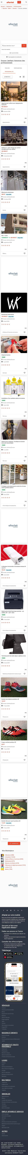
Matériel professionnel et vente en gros (11, 1123)
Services (4, 1118)
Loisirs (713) (8, 867)
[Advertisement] (14, 25)
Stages (3, 1125)
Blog (15, 1142)
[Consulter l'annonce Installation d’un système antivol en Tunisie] (14, 386)
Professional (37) (9, 71)
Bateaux (4, 1015)
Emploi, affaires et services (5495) (14, 859)
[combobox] (11, 45)
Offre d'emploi (5, 1114)
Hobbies (4, 1062)
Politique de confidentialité (15, 1144)
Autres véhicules (6, 1017)
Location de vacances (7, 1100)
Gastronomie (5, 1135)
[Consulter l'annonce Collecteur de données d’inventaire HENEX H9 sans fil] (14, 554)
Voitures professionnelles (8, 1009)
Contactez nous (5, 1148)
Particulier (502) (18, 68)
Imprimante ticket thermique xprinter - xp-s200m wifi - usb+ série (12, 611)
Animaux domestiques (7, 1066)
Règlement (4, 1144)
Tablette (4, 1090)
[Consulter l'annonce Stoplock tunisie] (14, 344)
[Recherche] (26, 2)
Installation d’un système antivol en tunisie (13, 398)
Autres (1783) (8, 869)
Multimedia (6, 1080)
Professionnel (17, 6)
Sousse (15, 8)
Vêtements (4, 1049)
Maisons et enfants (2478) (12, 863)
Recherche (9, 6)
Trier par (7, 76)
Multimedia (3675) (10, 861)
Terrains (4, 1104)
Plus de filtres (14, 52)
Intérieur (4, 1037)
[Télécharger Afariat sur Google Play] (18, 953)
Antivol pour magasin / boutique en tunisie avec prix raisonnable (13, 442)
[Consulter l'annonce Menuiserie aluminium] (14, 180)
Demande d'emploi (6, 1116)
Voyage (3, 1070)
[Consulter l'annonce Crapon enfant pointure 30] (14, 730)
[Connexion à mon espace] (24, 122)
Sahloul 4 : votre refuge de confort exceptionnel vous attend (10, 148)
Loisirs (4, 1060)
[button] (3, 910)
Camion (3, 1023)
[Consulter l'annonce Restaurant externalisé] (14, 302)
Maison (3, 1098)
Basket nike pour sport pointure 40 (10, 821)
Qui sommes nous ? (19, 1146)
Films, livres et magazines (8, 1068)
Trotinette (4, 1029)
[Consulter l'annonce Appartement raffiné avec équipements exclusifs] (14, 91)
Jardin (3, 1041)
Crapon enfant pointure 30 (8, 742)
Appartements (5, 1096)
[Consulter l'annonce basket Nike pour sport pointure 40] (14, 809)
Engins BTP (4, 1027)
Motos (3, 1011)
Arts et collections (6, 1072)
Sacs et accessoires (6, 1054)
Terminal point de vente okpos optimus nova (13, 656)
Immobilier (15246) (10, 857)
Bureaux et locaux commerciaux (9, 1102)
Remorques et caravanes (8, 1025)
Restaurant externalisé (7, 314)
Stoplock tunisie (5, 355)
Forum (18, 1142)
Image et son (5, 1084)
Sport (3, 1064)
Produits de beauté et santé (8, 1056)
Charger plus (15, 843)
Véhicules (6, 1005)
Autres (4, 1131)
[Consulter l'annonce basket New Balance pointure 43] (14, 687)
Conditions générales (7, 1146)
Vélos (3, 1021)
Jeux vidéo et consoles (7, 1088)
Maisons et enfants (9, 1033)
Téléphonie (4, 1082)
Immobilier (6, 1094)
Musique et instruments (7, 1074)
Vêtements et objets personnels (10, 1045)
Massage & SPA (5, 1127)
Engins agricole (5, 1019)
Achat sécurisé (8, 1142)
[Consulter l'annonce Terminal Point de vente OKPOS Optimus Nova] (14, 644)
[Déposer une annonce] (19, 2)
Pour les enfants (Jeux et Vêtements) (11, 1039)
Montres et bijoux (6, 1052)
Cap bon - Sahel (7, 8)
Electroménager (5, 1035)
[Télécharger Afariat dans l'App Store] (8, 953)
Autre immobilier (6, 1108)
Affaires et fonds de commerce (9, 1121)
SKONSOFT (16, 1153)
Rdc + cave (4, 235)
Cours (3, 1119)
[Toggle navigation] (1, 2)
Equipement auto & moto (8, 1013)
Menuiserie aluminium (7, 192)
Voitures (4, 1007)
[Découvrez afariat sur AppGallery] (8, 956)
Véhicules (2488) (9, 855)
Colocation (4, 1106)
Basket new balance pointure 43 (10, 699)
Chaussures (4, 1051)
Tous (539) (7, 68)
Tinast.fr (21, 1153)
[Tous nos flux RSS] (21, 910)
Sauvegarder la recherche (15, 57)
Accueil (3, 6)
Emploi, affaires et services (13, 1112)
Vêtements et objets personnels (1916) (15, 865)
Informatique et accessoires (8, 1086)
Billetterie (4, 1076)
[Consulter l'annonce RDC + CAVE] (14, 223)
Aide (2, 1142)
